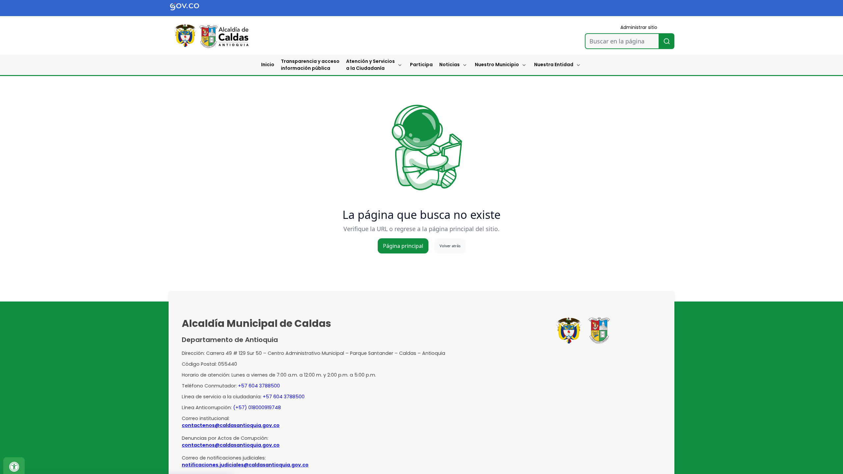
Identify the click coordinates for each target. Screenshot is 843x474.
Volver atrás (450, 245)
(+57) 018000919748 (257, 407)
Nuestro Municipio (497, 64)
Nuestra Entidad (553, 64)
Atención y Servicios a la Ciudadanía (370, 64)
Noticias (449, 64)
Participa (421, 64)
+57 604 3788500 (259, 385)
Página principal (403, 246)
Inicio (267, 64)
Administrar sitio (638, 27)
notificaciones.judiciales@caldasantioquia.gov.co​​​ (245, 464)
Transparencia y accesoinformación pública (310, 64)
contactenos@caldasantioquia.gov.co (231, 425)
